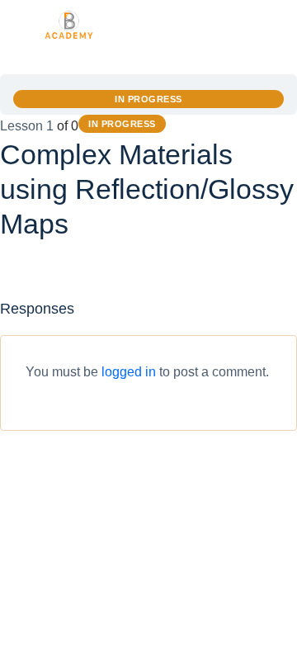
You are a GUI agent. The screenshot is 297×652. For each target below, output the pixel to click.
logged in (128, 372)
